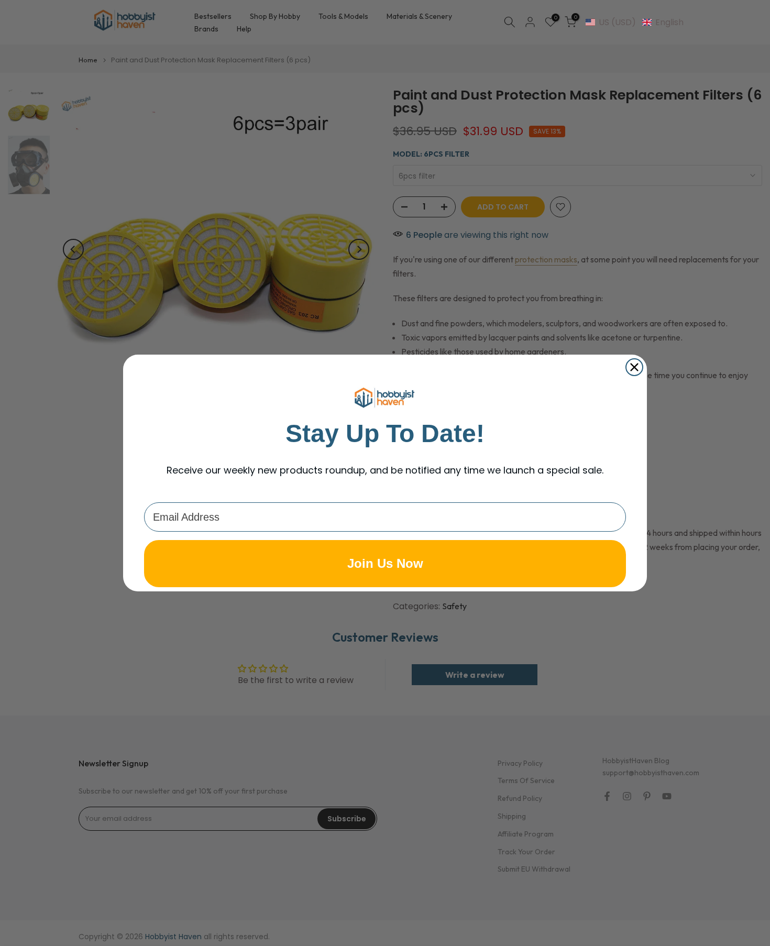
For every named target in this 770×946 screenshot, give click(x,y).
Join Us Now (385, 563)
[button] (634, 22)
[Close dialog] (634, 367)
